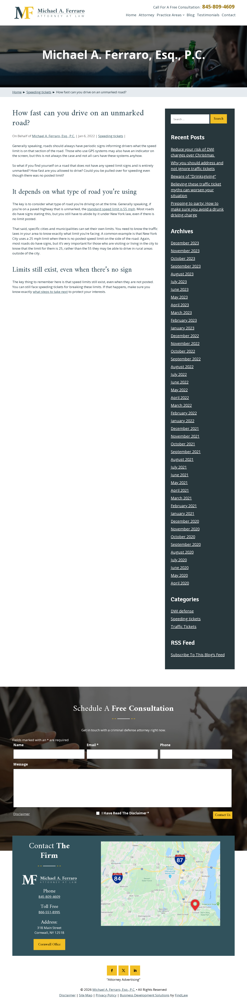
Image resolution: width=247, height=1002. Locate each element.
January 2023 (182, 328)
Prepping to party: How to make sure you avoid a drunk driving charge (197, 209)
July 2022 (179, 374)
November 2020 (185, 529)
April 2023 (180, 304)
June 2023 (180, 289)
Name (18, 745)
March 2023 (181, 312)
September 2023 (186, 266)
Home (131, 14)
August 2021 (182, 459)
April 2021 (180, 490)
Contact (229, 14)
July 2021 (179, 467)
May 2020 (179, 575)
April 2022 (180, 397)
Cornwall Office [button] (49, 945)
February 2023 (184, 320)
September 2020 (186, 544)
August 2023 (182, 273)
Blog (191, 14)
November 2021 (185, 436)
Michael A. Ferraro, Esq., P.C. (53, 136)
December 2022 (185, 335)
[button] (243, 974)
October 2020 (183, 536)
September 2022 (186, 359)
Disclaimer (21, 814)
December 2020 (185, 521)
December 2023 (185, 243)
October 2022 (183, 351)
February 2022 (184, 413)
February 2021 (184, 505)
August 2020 (182, 552)
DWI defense (182, 611)
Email (92, 745)
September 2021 (186, 451)
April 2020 (180, 583)
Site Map (85, 995)
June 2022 (180, 382)
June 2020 (180, 567)
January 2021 (182, 513)
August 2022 (182, 366)
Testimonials (208, 14)
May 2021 (179, 482)
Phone (165, 745)
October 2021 (183, 444)
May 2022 (179, 389)
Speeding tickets (110, 136)
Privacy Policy (106, 995)
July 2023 (179, 281)
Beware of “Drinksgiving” (193, 176)
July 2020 (179, 559)
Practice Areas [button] (169, 14)
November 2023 (185, 250)
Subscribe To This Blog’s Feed (198, 654)
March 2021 (181, 498)
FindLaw (181, 995)
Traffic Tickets (183, 626)
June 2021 (180, 474)
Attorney (146, 14)
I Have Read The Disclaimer (125, 813)
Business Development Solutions (144, 995)
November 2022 (185, 343)
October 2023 (183, 258)
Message (20, 764)
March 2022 (181, 405)
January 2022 (182, 420)
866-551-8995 (49, 912)
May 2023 (179, 297)
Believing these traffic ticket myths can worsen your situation (196, 189)
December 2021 (185, 428)
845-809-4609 (218, 6)
